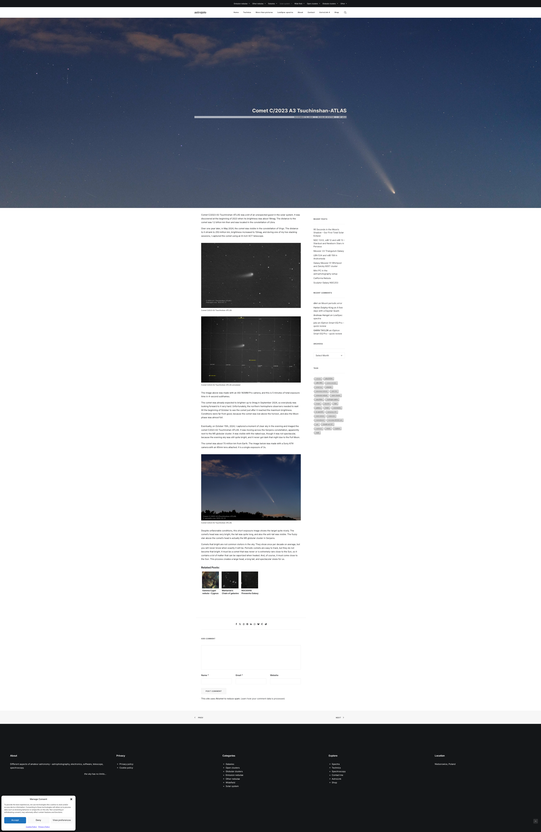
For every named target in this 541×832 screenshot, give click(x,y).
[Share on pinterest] (247, 624)
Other (343, 4)
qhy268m (319, 399)
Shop (336, 12)
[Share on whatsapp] (254, 624)
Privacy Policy (44, 827)
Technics (247, 12)
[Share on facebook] (236, 624)
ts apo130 (319, 412)
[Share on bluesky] (258, 624)
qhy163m (328, 378)
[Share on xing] (262, 624)
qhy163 (327, 403)
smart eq (319, 387)
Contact (311, 12)
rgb (317, 424)
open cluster (336, 395)
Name (205, 675)
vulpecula (332, 416)
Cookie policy (126, 767)
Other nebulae (257, 4)
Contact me (337, 775)
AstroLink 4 (324, 12)
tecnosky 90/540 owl (335, 420)
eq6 (317, 433)
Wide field (298, 4)
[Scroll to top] (535, 821)
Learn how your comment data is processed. (263, 698)
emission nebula (321, 395)
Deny (38, 820)
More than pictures (264, 12)
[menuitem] (242, 3)
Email (239, 675)
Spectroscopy (339, 771)
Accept (15, 820)
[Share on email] (265, 624)
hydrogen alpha (332, 399)
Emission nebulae (241, 4)
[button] (71, 799)
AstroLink (336, 779)
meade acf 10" (328, 424)
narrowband (320, 420)
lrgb (335, 403)
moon (328, 428)
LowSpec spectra (285, 12)
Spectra (336, 764)
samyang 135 (332, 412)
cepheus (319, 428)
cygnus (337, 428)
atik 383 (319, 383)
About (300, 12)
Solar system (285, 4)
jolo (344, 117)
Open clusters (312, 4)
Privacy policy (126, 764)
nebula (318, 378)
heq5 (327, 408)
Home (236, 12)
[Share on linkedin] (251, 624)
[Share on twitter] (240, 624)
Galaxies (271, 4)
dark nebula (320, 416)
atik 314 (334, 391)
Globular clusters (329, 4)
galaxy (318, 408)
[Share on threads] (243, 624)
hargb (318, 403)
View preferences (62, 820)
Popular (329, 387)
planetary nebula (321, 391)
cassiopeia (337, 408)
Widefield (230, 782)
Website (274, 675)
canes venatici (331, 383)
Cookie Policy (31, 827)
